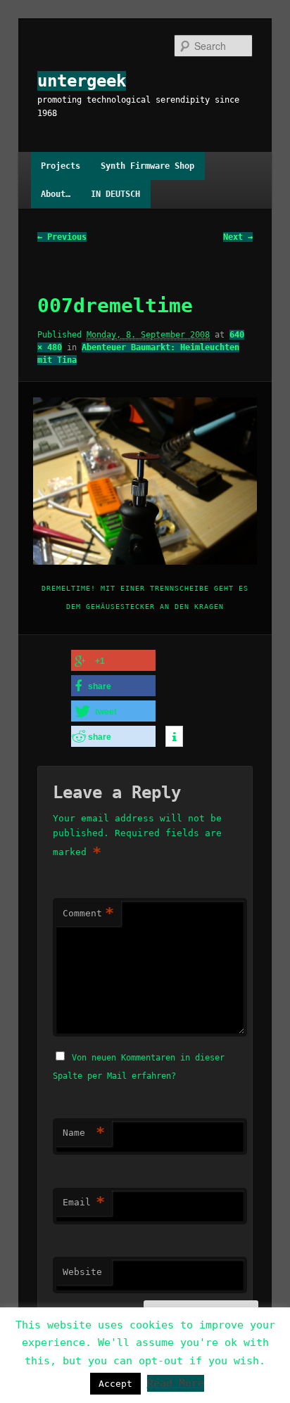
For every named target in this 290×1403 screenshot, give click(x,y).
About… (55, 194)
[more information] (174, 737)
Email (84, 1202)
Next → (238, 237)
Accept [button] (115, 1383)
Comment (88, 913)
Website (82, 1272)
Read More (175, 1383)
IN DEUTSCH (115, 194)
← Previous (62, 237)
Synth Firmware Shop (147, 166)
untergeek (81, 81)
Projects (60, 166)
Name (84, 1132)
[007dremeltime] (144, 481)
